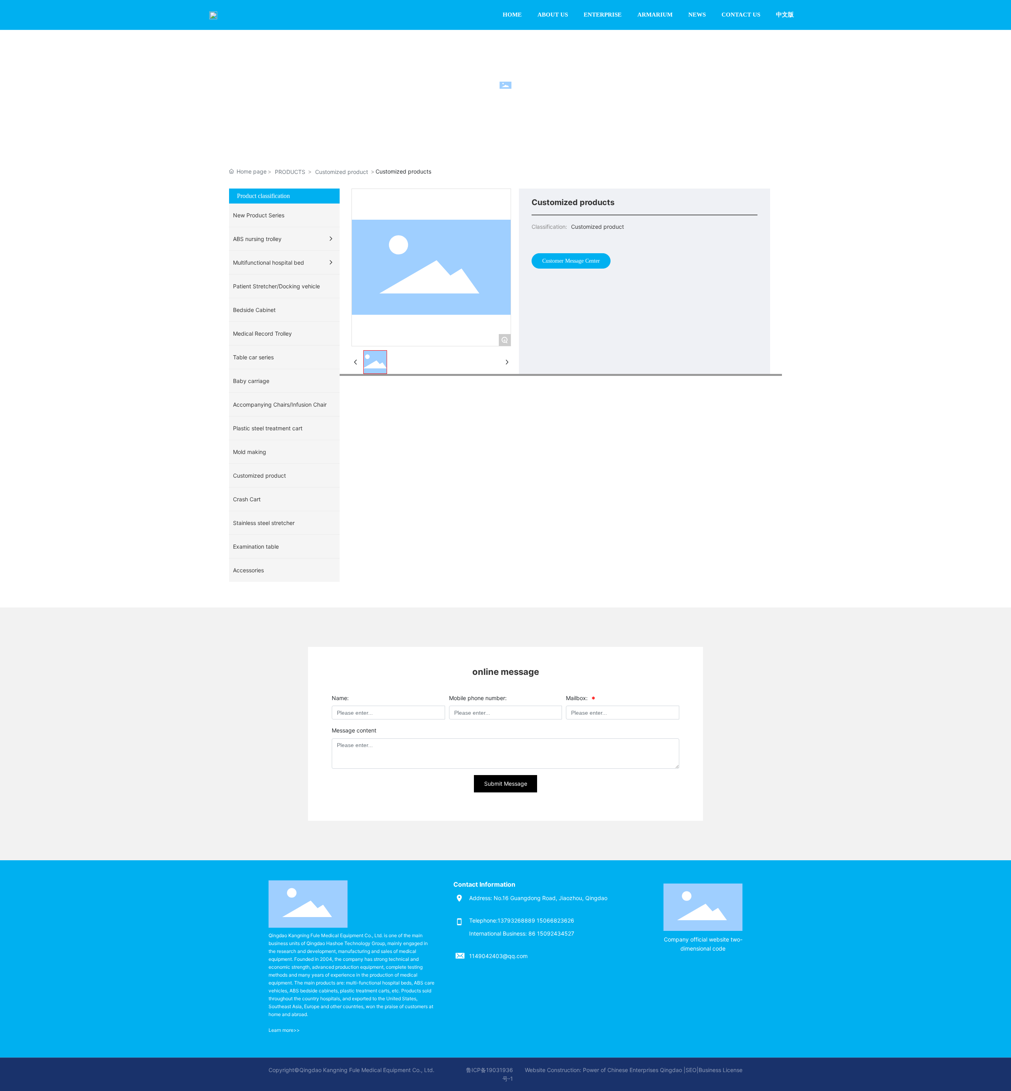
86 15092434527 (550, 933)
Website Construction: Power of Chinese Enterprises (591, 1070)
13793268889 (516, 920)
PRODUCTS (290, 171)
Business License (720, 1070)
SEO (691, 1070)
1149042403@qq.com (498, 956)
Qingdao (671, 1070)
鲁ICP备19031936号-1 (489, 1074)
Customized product (341, 171)
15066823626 (556, 920)
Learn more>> (284, 1030)
